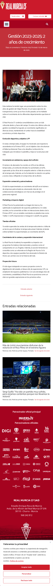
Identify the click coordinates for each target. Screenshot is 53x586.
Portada (34, 47)
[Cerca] (50, 542)
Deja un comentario (13, 47)
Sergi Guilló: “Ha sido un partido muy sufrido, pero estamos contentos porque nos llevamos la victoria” (26, 394)
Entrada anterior (26, 289)
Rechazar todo (26, 580)
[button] (6, 24)
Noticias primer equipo (20, 351)
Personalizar (26, 573)
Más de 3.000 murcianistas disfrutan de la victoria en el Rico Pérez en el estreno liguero (24, 347)
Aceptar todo (26, 567)
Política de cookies (17, 561)
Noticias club (26, 47)
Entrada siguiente (26, 295)
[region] (26, 563)
